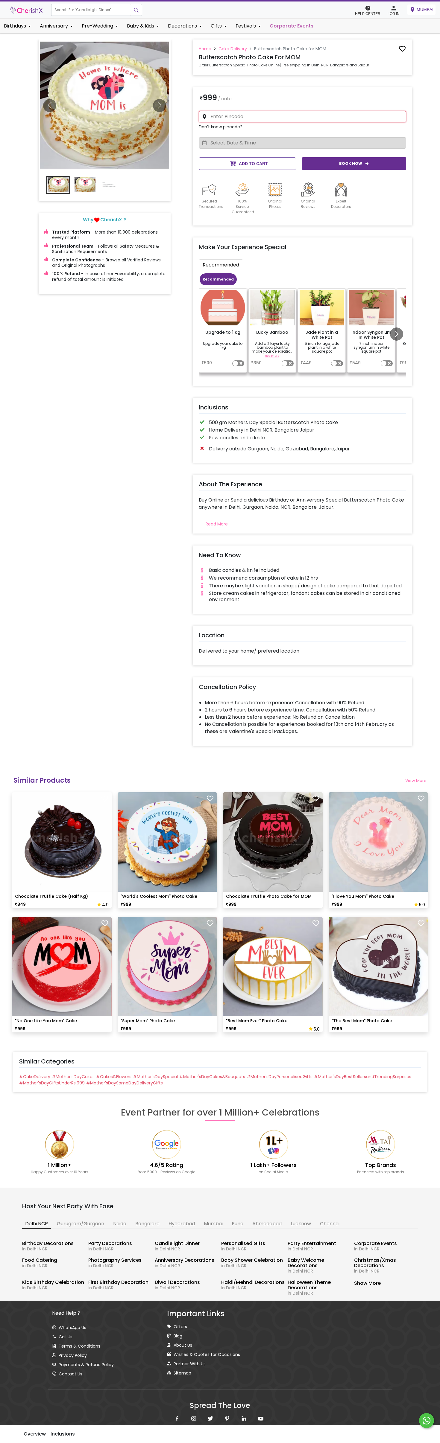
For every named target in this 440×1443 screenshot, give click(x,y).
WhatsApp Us (72, 1328)
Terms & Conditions (79, 1346)
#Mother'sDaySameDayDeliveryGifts (124, 1083)
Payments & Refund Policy (86, 1365)
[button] (91, 10)
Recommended (218, 279)
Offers (180, 1327)
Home (205, 49)
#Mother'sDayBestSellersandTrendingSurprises (362, 1077)
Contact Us (70, 1374)
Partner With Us (190, 1364)
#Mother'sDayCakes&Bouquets (212, 1077)
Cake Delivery (233, 49)
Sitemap (182, 1373)
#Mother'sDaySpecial (155, 1077)
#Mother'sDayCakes (73, 1077)
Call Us (65, 1337)
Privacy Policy (73, 1355)
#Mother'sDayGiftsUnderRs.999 (52, 1083)
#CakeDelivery (34, 1077)
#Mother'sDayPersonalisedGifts (279, 1077)
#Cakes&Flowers (113, 1077)
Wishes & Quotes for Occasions (207, 1354)
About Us (183, 1345)
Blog (178, 1336)
